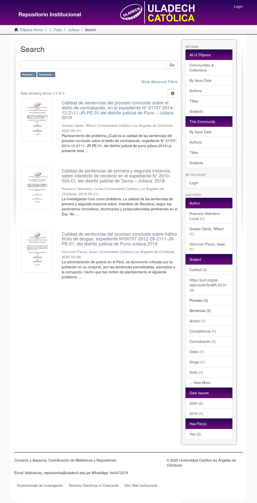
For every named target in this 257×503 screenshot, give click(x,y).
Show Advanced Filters (159, 81)
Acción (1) (197, 320)
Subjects (196, 111)
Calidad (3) (198, 269)
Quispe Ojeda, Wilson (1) (206, 231)
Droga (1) (197, 361)
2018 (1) (196, 413)
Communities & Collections (201, 67)
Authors (195, 90)
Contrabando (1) (202, 341)
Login (193, 182)
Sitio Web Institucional (140, 485)
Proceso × (28, 74)
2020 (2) (196, 403)
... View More (199, 382)
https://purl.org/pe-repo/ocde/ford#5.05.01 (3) (208, 284)
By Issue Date (200, 80)
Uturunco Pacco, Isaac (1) (207, 246)
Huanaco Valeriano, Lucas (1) (205, 216)
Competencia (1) (202, 331)
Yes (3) (195, 433)
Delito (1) (196, 351)
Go (172, 64)
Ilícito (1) (196, 372)
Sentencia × (46, 74)
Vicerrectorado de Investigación (40, 485)
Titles (193, 100)
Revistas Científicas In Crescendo (93, 485)
